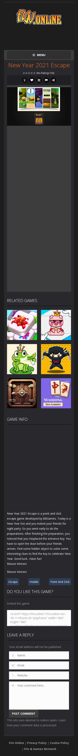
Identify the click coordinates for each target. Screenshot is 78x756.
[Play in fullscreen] (39, 80)
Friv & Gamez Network (40, 749)
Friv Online (16, 743)
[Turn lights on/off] (25, 80)
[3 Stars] (29, 73)
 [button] (46, 80)
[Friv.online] (39, 16)
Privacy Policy (37, 743)
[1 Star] (24, 73)
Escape (13, 582)
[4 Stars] (32, 73)
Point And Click (60, 582)
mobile (34, 582)
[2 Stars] (26, 73)
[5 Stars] (34, 73)
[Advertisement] (42, 37)
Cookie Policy (59, 743)
